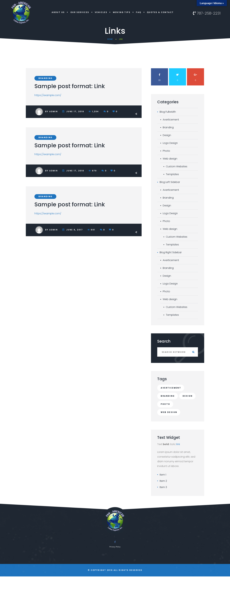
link (178, 444)
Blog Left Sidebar (170, 182)
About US (58, 12)
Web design (170, 158)
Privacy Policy (114, 547)
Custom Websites (176, 166)
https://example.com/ (47, 95)
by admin (51, 111)
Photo (166, 151)
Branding (45, 78)
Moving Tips (121, 12)
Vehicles (101, 12)
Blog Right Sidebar (171, 252)
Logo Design (170, 143)
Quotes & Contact (160, 12)
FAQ (138, 12)
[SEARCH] (193, 352)
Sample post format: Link (69, 86)
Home (110, 39)
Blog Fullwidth (168, 112)
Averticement (171, 119)
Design (167, 135)
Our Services (79, 12)
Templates (172, 174)
